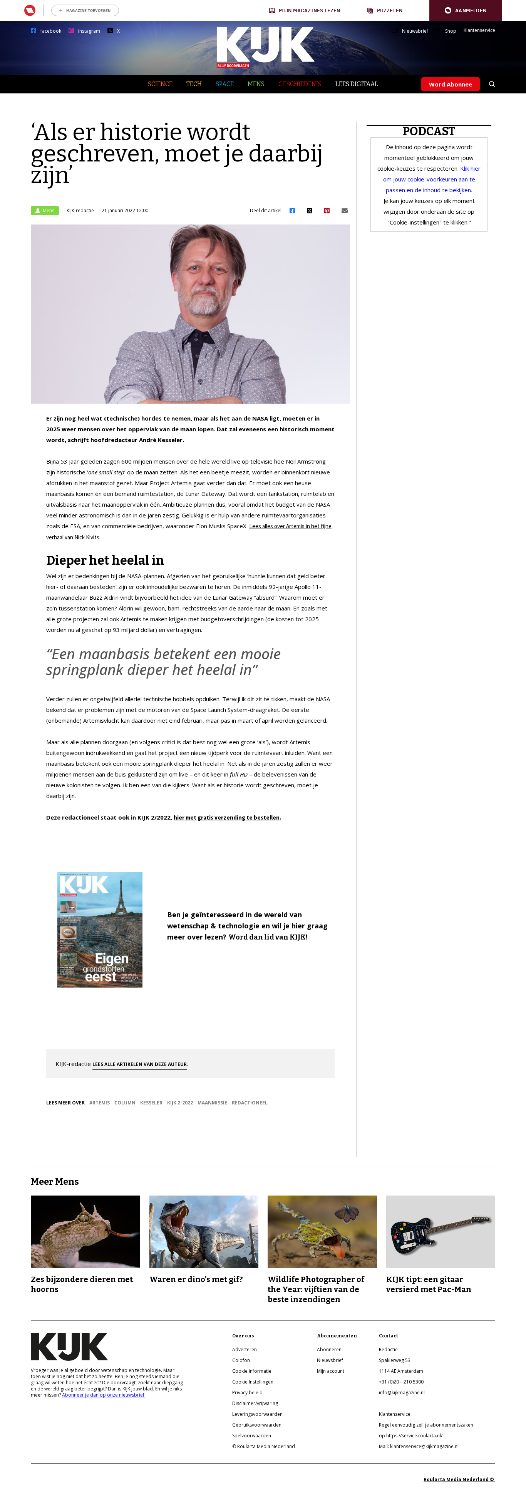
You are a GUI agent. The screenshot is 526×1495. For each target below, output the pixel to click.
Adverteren (244, 1349)
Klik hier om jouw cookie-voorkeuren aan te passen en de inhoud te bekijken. (432, 179)
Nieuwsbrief (415, 31)
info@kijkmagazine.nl (402, 1392)
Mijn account (330, 1371)
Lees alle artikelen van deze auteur (139, 1064)
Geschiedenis (300, 84)
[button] (465, 10)
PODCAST (429, 131)
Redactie (388, 1349)
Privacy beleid (247, 1392)
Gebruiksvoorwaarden (256, 1425)
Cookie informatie (251, 1371)
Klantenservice (479, 30)
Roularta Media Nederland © (459, 1479)
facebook (50, 31)
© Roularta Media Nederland (263, 1446)
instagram (89, 31)
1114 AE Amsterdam (401, 1371)
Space (225, 84)
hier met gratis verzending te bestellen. (227, 817)
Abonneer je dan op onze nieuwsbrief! (104, 1395)
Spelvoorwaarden (251, 1435)
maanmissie (212, 1102)
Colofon (241, 1360)
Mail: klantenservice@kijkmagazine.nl (419, 1446)
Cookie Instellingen (252, 1382)
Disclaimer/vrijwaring (255, 1403)
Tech (194, 84)
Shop (450, 31)
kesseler (151, 1102)
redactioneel (250, 1102)
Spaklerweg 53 (394, 1360)
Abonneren (329, 1349)
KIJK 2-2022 (180, 1102)
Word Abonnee (450, 84)
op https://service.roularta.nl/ (410, 1435)
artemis (99, 1102)
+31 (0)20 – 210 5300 (401, 1382)
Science (160, 84)
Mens (256, 84)
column (125, 1102)
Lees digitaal (356, 84)
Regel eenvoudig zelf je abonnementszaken (426, 1425)
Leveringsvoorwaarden (257, 1414)
